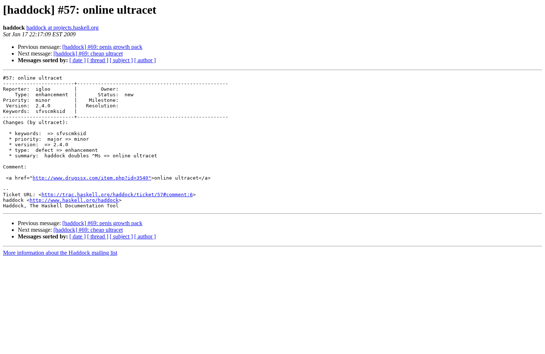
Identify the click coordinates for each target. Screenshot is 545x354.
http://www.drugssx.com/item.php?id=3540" (92, 178)
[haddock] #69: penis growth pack (102, 47)
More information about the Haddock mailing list (60, 253)
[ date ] (77, 60)
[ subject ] (121, 60)
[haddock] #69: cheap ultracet (88, 53)
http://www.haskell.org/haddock (74, 200)
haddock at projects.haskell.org (62, 27)
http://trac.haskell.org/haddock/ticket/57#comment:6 (117, 194)
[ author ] (145, 60)
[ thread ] (97, 60)
